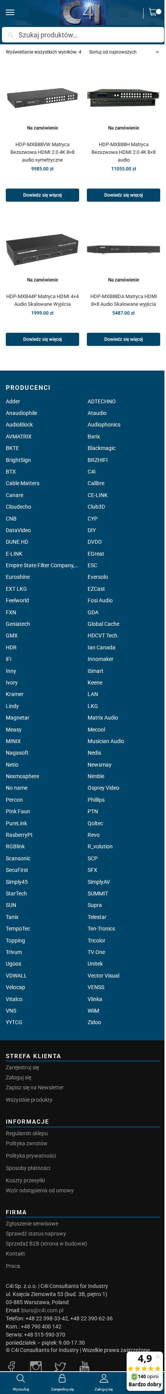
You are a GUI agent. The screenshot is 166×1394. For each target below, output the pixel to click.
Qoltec (95, 823)
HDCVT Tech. (103, 635)
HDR (11, 647)
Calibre (96, 483)
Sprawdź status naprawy (36, 1233)
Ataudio (97, 413)
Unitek (95, 964)
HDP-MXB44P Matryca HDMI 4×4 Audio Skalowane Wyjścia (42, 300)
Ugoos (13, 964)
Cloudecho (18, 507)
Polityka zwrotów (26, 1143)
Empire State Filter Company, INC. (42, 565)
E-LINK (14, 554)
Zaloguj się (18, 1077)
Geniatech (18, 624)
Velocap (15, 987)
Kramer (15, 694)
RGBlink (15, 846)
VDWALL (16, 976)
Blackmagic (101, 448)
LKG (93, 706)
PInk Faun (18, 811)
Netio (12, 765)
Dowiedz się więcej (42, 195)
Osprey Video (103, 788)
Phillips (96, 800)
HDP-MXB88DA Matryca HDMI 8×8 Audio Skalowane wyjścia (123, 300)
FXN (11, 612)
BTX (11, 472)
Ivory (12, 682)
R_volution (100, 846)
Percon (14, 800)
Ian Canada (101, 647)
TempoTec (18, 928)
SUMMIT (98, 893)
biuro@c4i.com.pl (42, 1310)
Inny (11, 671)
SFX (92, 870)
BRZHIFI (98, 460)
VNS (11, 1011)
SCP (93, 858)
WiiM (93, 1011)
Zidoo (94, 1022)
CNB (11, 519)
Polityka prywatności (31, 1156)
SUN (11, 905)
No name (16, 788)
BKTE (12, 448)
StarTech (16, 893)
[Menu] (17, 13)
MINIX (13, 741)
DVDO (95, 542)
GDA (93, 612)
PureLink (16, 823)
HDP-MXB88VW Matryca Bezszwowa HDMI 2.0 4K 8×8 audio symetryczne (42, 152)
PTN (93, 811)
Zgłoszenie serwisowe (32, 1223)
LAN (93, 694)
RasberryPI (19, 835)
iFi (8, 659)
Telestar (97, 917)
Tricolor (96, 940)
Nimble (96, 776)
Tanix (12, 917)
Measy (14, 729)
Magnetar (17, 718)
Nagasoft (17, 753)
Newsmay (100, 765)
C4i (91, 472)
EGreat (96, 554)
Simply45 (17, 882)
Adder (13, 401)
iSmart (95, 671)
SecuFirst (17, 870)
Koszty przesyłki (25, 1180)
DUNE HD (17, 542)
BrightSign (18, 460)
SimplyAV (99, 882)
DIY (92, 530)
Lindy (12, 706)
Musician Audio (106, 741)
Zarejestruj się (22, 1067)
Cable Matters (22, 483)
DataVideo (18, 530)
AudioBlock (19, 424)
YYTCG (14, 1022)
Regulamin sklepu (27, 1133)
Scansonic (18, 858)
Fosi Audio (100, 600)
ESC (92, 565)
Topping (15, 940)
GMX (12, 635)
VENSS (96, 987)
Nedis (94, 753)
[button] (154, 13)
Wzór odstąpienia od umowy (40, 1190)
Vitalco (14, 999)
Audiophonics (104, 424)
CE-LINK (98, 495)
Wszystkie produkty (29, 1100)
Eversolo (98, 577)
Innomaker (100, 659)
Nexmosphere (22, 776)
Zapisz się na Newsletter (35, 1087)
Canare (14, 495)
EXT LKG (16, 589)
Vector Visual (103, 976)
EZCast (96, 589)
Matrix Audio (103, 718)
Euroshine (18, 577)
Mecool (96, 729)
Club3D (96, 507)
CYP (93, 519)
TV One (96, 952)
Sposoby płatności (28, 1168)
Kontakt (15, 1254)
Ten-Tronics (101, 928)
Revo (94, 835)
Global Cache (103, 624)
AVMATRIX (19, 436)
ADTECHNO (102, 401)
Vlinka (95, 999)
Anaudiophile (21, 413)
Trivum (14, 952)
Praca (13, 1266)
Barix (94, 436)
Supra (95, 905)
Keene (95, 682)
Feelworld (17, 600)
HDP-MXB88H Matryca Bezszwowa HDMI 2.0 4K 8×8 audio (123, 152)
